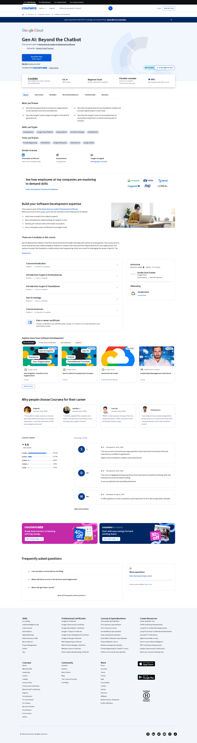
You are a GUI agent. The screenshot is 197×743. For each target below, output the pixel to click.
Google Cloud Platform (45, 132)
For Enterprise (27, 696)
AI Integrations (28, 132)
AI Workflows (45, 143)
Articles (103, 689)
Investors (104, 669)
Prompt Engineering (30, 143)
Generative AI (75, 143)
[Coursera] (29, 8)
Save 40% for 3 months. (116, 19)
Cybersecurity (27, 628)
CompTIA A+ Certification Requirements (153, 628)
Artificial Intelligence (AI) (30, 625)
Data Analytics (27, 631)
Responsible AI (62, 132)
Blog (63, 676)
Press (103, 665)
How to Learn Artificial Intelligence (151, 642)
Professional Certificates (30, 686)
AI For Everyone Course (109, 628)
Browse (31, 14)
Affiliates (104, 696)
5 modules (33, 78)
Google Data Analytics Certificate (73, 628)
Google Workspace (60, 143)
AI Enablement (93, 132)
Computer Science (44, 14)
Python (24, 649)
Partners (64, 669)
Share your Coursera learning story (152, 652)
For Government (28, 700)
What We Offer (27, 669)
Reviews (105, 95)
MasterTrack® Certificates (31, 689)
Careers (25, 676)
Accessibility (105, 683)
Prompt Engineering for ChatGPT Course (114, 649)
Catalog (25, 679)
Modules (53, 95)
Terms (103, 672)
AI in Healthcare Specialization (111, 631)
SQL (23, 652)
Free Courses (27, 713)
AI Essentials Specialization (110, 621)
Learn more (53, 68)
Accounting (26, 621)
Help (102, 679)
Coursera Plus (27, 683)
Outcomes (39, 95)
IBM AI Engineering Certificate (72, 642)
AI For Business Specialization (111, 625)
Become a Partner (28, 706)
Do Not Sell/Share (107, 703)
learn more (148, 584)
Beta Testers (66, 672)
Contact (103, 686)
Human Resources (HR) (30, 638)
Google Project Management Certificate (75, 635)
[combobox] (80, 8)
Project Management (29, 645)
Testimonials (90, 95)
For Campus (26, 703)
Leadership (26, 672)
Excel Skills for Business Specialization (114, 638)
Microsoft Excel (27, 642)
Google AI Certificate (69, 621)
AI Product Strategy (77, 132)
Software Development (62, 14)
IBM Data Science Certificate (71, 649)
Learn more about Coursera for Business (42, 189)
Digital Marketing (28, 635)
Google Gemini (89, 143)
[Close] (171, 20)
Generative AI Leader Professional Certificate (59, 209)
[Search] (110, 8)
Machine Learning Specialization (111, 645)
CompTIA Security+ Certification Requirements (156, 631)
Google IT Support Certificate (72, 631)
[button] (52, 8)
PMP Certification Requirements (151, 645)
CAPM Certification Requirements (151, 625)
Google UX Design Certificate (71, 638)
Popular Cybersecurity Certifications (152, 649)
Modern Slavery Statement (110, 700)
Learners (65, 665)
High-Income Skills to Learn (149, 638)
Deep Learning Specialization (111, 635)
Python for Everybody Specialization (113, 652)
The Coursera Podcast (69, 679)
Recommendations (70, 95)
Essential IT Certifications (148, 635)
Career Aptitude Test (147, 621)
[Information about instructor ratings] (143, 267)
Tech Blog (65, 683)
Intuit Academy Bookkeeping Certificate (75, 652)
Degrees (25, 693)
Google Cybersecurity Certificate (73, 625)
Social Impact (26, 710)
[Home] (23, 14)
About (25, 95)
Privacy (103, 676)
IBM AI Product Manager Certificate (73, 645)
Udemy (24, 717)
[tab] (29, 343)
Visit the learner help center (140, 576)
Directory (104, 693)
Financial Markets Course (109, 642)
